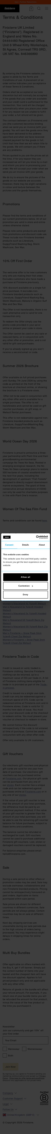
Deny (25, 594)
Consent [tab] (9, 545)
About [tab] (42, 545)
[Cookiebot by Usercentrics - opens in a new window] (36, 537)
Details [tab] (25, 545)
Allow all (25, 577)
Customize (24, 586)
